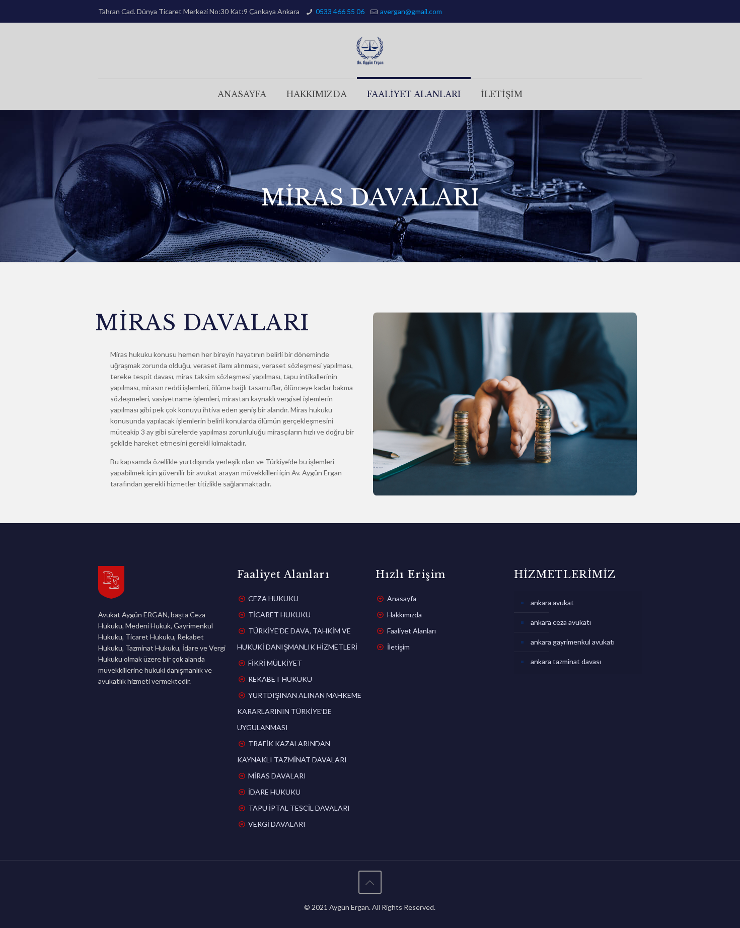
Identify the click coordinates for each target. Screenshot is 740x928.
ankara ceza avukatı (561, 622)
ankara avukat (552, 602)
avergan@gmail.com (411, 11)
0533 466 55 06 (340, 11)
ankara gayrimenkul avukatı (573, 641)
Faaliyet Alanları (411, 630)
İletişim (398, 647)
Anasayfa (401, 598)
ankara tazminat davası (566, 661)
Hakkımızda (404, 614)
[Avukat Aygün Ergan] (370, 51)
